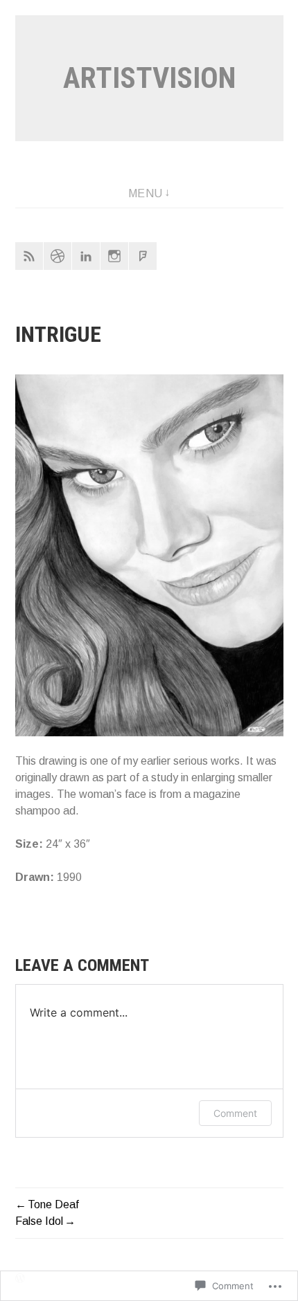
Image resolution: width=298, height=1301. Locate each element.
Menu (145, 193)
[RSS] (29, 256)
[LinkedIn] (86, 256)
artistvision (149, 78)
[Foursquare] (143, 256)
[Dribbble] (57, 256)
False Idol (39, 1221)
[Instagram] (114, 256)
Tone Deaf (53, 1204)
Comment (235, 1113)
